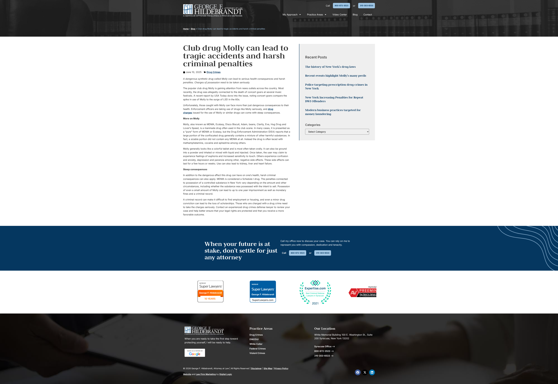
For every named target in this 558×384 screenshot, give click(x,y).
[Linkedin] (372, 372)
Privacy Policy (281, 368)
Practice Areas (315, 14)
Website (187, 374)
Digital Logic (225, 374)
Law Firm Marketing (206, 374)
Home (186, 29)
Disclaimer (256, 368)
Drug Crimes (214, 72)
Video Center (339, 14)
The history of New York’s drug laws (330, 67)
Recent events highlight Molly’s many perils (335, 75)
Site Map (268, 368)
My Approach (290, 14)
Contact (367, 14)
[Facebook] (358, 372)
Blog (355, 14)
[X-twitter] (365, 372)
